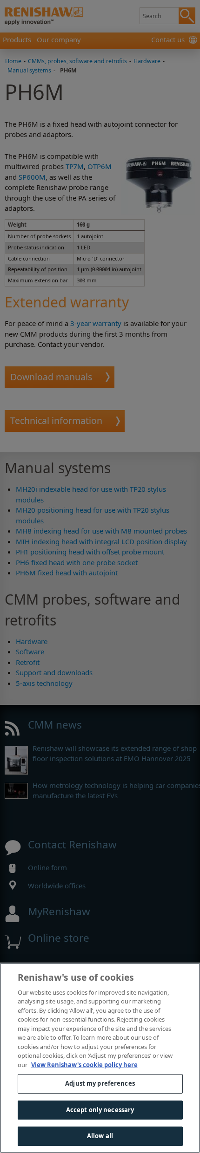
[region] (100, 1058)
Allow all (100, 1136)
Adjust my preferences (100, 1083)
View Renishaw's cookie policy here (84, 1065)
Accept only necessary (100, 1110)
